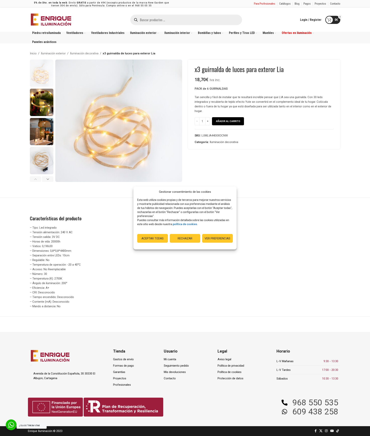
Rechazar (185, 238)
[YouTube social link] (332, 431)
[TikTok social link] (337, 431)
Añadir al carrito (228, 121)
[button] (35, 179)
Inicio (33, 53)
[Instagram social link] (326, 431)
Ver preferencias (217, 238)
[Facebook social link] (315, 431)
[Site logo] (51, 19)
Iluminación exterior (53, 53)
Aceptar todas (152, 238)
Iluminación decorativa (84, 53)
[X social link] (321, 431)
